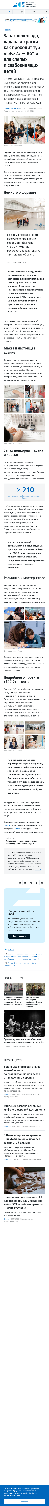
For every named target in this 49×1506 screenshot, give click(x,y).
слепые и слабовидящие (21, 956)
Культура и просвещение (32, 108)
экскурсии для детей (30, 959)
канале (16, 828)
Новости (7, 30)
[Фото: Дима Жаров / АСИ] (14, 391)
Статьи (6, 1219)
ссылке (38, 869)
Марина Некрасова (12, 108)
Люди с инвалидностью (13, 111)
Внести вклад (19, 936)
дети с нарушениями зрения (19, 954)
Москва (11, 949)
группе (7, 825)
